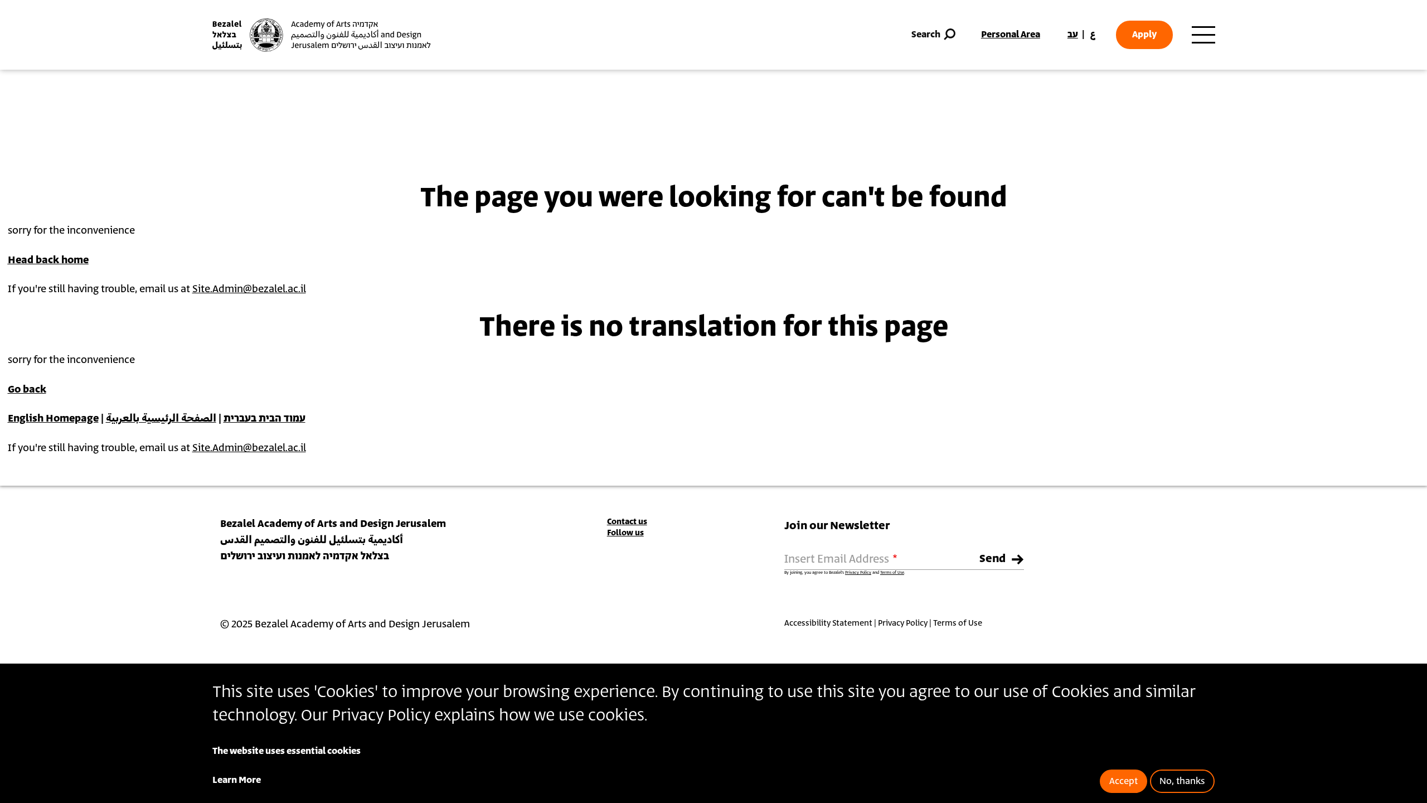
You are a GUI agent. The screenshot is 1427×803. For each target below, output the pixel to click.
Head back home (48, 260)
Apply (1144, 34)
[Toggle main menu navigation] (1203, 35)
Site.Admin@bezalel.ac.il (249, 289)
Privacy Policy (858, 572)
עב (1072, 34)
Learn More (236, 780)
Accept (1123, 781)
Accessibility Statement (828, 623)
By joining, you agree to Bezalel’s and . (844, 572)
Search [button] (925, 34)
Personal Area (1010, 34)
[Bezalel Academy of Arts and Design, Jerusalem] (321, 35)
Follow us (625, 533)
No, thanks (1182, 781)
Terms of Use (892, 572)
